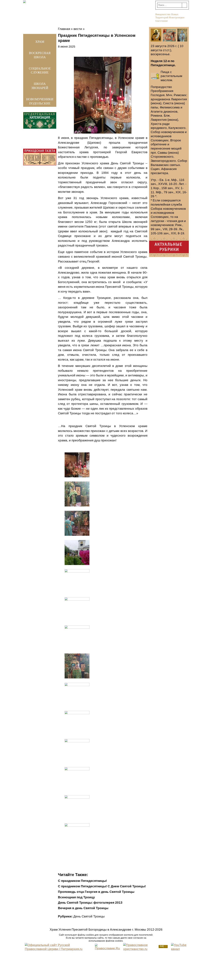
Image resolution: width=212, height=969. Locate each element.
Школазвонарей (39, 86)
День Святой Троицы (89, 916)
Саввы (162, 152)
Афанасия (169, 169)
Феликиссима (170, 107)
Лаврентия (179, 99)
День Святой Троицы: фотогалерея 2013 (90, 902)
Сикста (168, 103)
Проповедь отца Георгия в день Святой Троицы (96, 891)
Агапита (157, 111)
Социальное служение (40, 70)
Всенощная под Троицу (76, 897)
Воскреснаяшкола (40, 55)
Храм (39, 41)
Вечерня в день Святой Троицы (83, 908)
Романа (156, 115)
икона (156, 103)
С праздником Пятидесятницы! (82, 881)
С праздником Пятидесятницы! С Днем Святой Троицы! (102, 886)
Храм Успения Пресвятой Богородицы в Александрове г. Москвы (98, 929)
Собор (155, 132)
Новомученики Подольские (39, 101)
